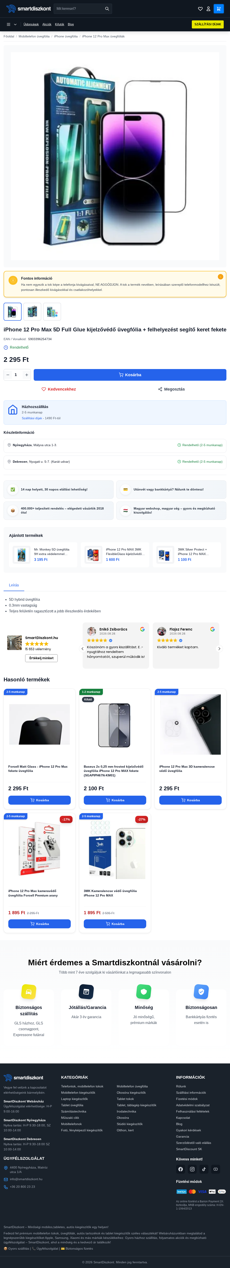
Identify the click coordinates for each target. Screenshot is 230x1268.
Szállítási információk (191, 1092)
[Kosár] (219, 8)
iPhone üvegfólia (66, 36)
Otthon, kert (125, 1130)
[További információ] (220, 276)
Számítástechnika (73, 1111)
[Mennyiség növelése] (27, 375)
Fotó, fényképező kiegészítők (82, 1130)
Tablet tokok (125, 1099)
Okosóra (123, 1117)
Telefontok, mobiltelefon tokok (82, 1086)
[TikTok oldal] (203, 1169)
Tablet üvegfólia (72, 1105)
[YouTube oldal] (215, 1169)
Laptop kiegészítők (74, 1099)
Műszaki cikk (70, 1117)
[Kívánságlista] (200, 8)
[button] (219, 648)
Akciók (46, 24)
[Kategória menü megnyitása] (11, 24)
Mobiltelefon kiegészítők (78, 1092)
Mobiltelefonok (71, 1124)
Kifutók (59, 24)
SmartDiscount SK (189, 1149)
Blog (71, 24)
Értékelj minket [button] (41, 658)
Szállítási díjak (32, 418)
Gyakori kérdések (188, 1130)
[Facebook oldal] (180, 1169)
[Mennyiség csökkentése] (8, 375)
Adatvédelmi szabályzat (193, 1105)
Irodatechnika (126, 1111)
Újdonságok (31, 24)
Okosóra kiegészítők (131, 1092)
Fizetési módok (187, 1099)
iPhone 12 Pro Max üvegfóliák (103, 36)
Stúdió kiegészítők (130, 1124)
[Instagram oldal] (192, 1169)
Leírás (14, 585)
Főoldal (9, 36)
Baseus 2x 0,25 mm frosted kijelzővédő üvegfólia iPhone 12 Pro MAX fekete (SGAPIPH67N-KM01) (114, 771)
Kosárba (133, 375)
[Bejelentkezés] (208, 8)
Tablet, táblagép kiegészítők (136, 1105)
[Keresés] (107, 8)
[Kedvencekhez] (68, 752)
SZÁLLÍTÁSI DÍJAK (208, 24)
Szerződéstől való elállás (193, 1143)
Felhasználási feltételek (192, 1111)
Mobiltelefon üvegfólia (34, 36)
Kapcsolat (183, 1117)
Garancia (182, 1136)
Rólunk (181, 1086)
